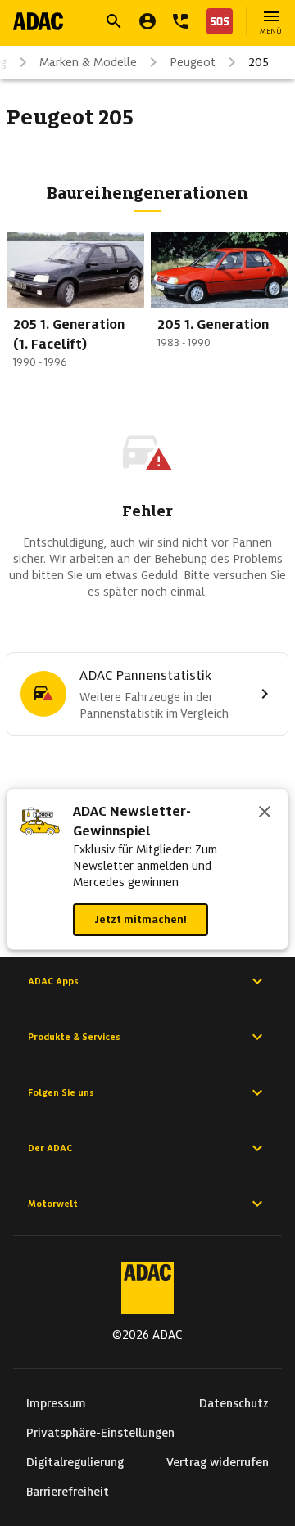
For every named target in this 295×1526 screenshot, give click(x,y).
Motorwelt (53, 1203)
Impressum (56, 1403)
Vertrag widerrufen (217, 1462)
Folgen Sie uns (61, 1092)
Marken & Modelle (88, 62)
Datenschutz (234, 1403)
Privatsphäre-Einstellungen (100, 1432)
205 (258, 62)
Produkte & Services (74, 1036)
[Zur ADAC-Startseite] (38, 21)
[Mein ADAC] (147, 21)
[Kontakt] (180, 21)
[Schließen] (265, 813)
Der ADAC (50, 1148)
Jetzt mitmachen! (140, 919)
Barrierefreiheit (67, 1491)
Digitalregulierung (75, 1462)
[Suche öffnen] (113, 21)
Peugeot (193, 62)
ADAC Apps (53, 981)
